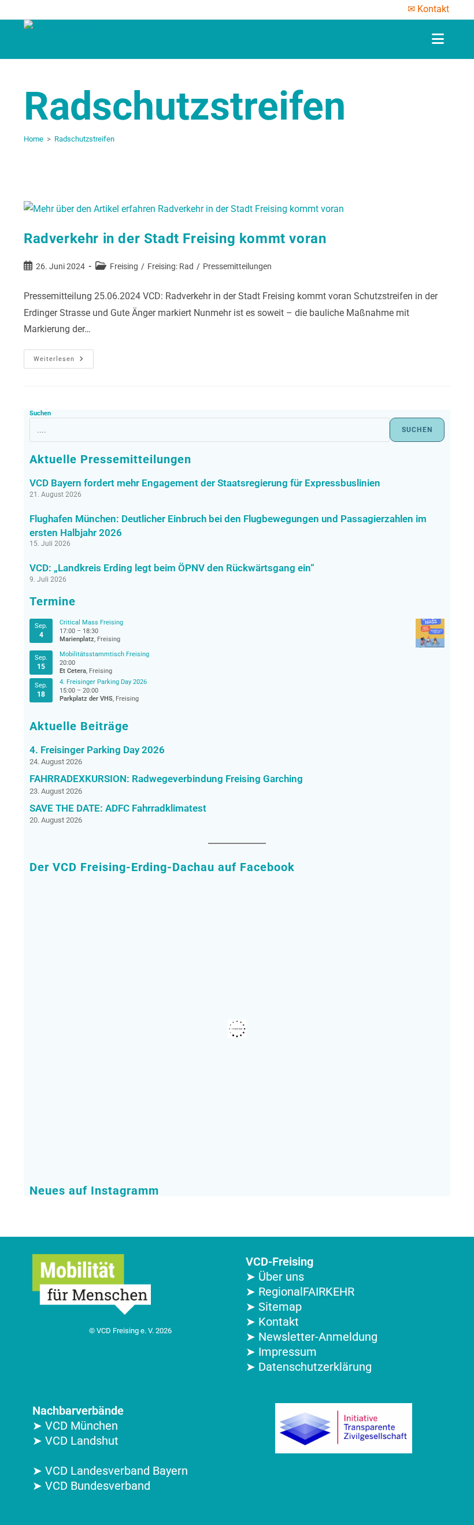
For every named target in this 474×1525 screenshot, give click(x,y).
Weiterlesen (64, 356)
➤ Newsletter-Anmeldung (311, 1337)
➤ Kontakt (272, 1322)
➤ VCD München (75, 1426)
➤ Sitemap (274, 1307)
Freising (124, 266)
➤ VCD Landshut (75, 1441)
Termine (52, 601)
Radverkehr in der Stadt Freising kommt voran (175, 238)
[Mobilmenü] (438, 39)
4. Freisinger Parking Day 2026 (103, 682)
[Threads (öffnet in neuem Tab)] (43, 9)
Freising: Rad (170, 266)
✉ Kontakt (428, 8)
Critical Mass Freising (91, 622)
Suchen (40, 413)
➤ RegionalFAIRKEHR (300, 1292)
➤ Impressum (281, 1352)
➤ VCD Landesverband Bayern (110, 1471)
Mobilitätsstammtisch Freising (104, 654)
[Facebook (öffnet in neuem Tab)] (30, 9)
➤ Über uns (275, 1277)
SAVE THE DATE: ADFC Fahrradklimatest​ (117, 808)
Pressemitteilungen (237, 266)
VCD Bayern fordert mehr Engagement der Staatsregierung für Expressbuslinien (204, 483)
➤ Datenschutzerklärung (309, 1367)
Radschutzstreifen (84, 139)
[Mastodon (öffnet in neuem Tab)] (104, 9)
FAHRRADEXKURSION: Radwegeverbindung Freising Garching (166, 778)
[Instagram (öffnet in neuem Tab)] (58, 9)
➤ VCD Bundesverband (91, 1486)
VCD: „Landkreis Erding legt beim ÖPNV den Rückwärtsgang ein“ (171, 568)
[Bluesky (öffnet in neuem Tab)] (89, 9)
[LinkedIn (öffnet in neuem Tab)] (74, 9)
